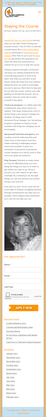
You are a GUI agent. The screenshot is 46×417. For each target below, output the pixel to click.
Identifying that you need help (17, 40)
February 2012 (12, 397)
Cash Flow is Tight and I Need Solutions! (23, 342)
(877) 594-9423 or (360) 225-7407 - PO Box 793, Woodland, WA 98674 (24, 3)
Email (7, 276)
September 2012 (13, 369)
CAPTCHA (8, 287)
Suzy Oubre (12, 31)
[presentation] (23, 295)
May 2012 (10, 385)
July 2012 (10, 377)
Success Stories (13, 331)
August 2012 (11, 373)
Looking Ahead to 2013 (16, 323)
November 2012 (13, 361)
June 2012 (10, 381)
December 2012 (13, 358)
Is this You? (35, 31)
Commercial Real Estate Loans (19, 327)
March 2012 (11, 393)
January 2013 (12, 354)
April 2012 (10, 389)
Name (8, 265)
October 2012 (12, 365)
